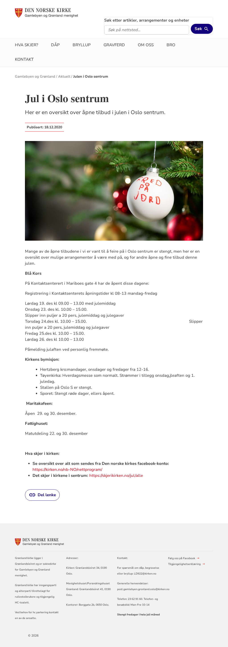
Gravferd (114, 45)
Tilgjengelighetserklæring (184, 564)
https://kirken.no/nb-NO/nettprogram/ (67, 469)
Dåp (55, 45)
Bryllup (82, 45)
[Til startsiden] (46, 12)
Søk (198, 28)
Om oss (146, 45)
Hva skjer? (26, 45)
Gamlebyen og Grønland (35, 76)
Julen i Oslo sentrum (90, 76)
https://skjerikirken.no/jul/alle (116, 475)
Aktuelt (64, 76)
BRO (171, 45)
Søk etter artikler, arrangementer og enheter (146, 20)
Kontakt (24, 59)
